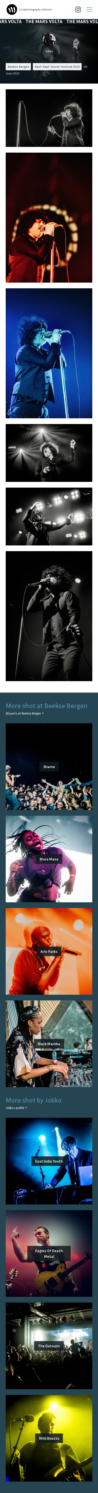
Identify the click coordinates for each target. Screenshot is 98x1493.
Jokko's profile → (16, 1108)
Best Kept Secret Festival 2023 (57, 67)
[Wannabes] (12, 9)
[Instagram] (78, 9)
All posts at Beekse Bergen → (25, 713)
